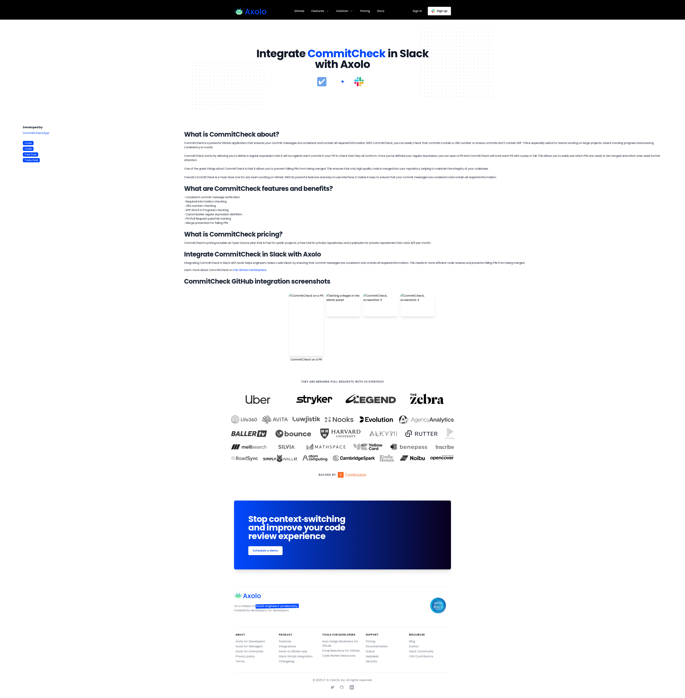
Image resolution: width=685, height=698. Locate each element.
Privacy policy (245, 656)
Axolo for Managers (249, 646)
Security (371, 661)
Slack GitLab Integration (296, 656)
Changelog (286, 661)
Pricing (365, 11)
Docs (380, 11)
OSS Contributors (421, 656)
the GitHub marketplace (249, 270)
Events (413, 646)
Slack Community (421, 651)
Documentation (377, 646)
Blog (412, 641)
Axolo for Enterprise (249, 651)
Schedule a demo (265, 551)
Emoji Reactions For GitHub (341, 651)
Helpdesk (372, 656)
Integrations (287, 646)
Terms (240, 661)
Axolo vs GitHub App (293, 651)
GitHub (299, 11)
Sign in (417, 11)
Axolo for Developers (250, 641)
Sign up (442, 11)
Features (285, 641)
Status (370, 651)
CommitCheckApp (36, 133)
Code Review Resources (339, 656)
